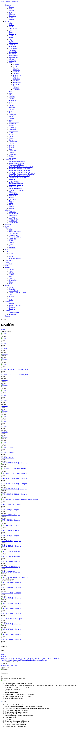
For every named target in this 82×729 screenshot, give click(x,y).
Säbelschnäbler (13, 43)
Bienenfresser (13, 107)
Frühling (11, 273)
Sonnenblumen (13, 280)
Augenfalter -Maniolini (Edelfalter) (20, 170)
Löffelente (16, 73)
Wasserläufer (13, 48)
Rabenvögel (12, 34)
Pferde (7, 251)
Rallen (11, 93)
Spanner (11, 197)
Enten (10, 62)
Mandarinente (17, 75)
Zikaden (11, 242)
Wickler (11, 206)
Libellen (7, 210)
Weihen (11, 25)
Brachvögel (12, 53)
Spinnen (11, 246)
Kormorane (12, 100)
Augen (11, 287)
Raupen (11, 208)
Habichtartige (13, 28)
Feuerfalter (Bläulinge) (16, 185)
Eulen (10, 32)
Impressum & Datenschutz (9, 665)
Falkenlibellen (13, 213)
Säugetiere (8, 5)
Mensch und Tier (14, 312)
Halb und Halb (13, 291)
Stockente (16, 86)
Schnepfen (12, 44)
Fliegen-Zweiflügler (15, 237)
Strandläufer (12, 46)
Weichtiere (12, 248)
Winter (11, 278)
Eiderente (16, 64)
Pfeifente (15, 77)
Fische (7, 262)
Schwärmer (12, 192)
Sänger (11, 140)
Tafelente (16, 88)
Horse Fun (12, 255)
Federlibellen (13, 215)
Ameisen (11, 244)
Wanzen (11, 240)
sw (10, 298)
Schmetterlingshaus (15, 305)
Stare (10, 149)
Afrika (7, 249)
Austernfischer (13, 55)
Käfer (10, 230)
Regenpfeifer (13, 52)
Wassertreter (12, 50)
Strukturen (12, 296)
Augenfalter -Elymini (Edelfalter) (19, 168)
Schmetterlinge (9, 159)
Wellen (11, 300)
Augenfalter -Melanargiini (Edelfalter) (21, 167)
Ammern (11, 138)
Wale (10, 8)
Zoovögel (12, 309)
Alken (11, 37)
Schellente (16, 80)
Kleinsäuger (12, 16)
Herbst (11, 276)
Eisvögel (11, 125)
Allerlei (7, 285)
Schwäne (12, 97)
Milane (11, 23)
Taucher (11, 98)
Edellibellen (12, 212)
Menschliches (13, 314)
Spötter (11, 133)
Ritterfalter (12, 179)
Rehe (10, 12)
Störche (11, 106)
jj (1, 329)
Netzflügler (12, 239)
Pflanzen (7, 267)
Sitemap (7, 316)
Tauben (11, 156)
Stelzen (11, 111)
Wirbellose (8, 228)
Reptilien (7, 226)
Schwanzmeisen (14, 122)
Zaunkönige (12, 127)
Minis (10, 294)
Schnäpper (12, 115)
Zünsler (11, 201)
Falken (11, 26)
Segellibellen (13, 221)
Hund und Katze (10, 260)
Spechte (11, 35)
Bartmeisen (12, 124)
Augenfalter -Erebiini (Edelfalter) (19, 176)
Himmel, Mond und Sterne (17, 292)
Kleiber (11, 116)
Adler (10, 30)
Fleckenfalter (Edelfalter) (16, 161)
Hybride (15, 68)
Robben (11, 7)
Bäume (11, 282)
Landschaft (8, 264)
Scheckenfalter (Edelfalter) (17, 177)
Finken (11, 134)
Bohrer (11, 204)
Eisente (15, 66)
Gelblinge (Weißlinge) (16, 188)
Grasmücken (13, 142)
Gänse (11, 95)
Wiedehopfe (12, 129)
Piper (10, 113)
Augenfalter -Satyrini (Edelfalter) (19, 172)
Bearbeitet (12, 289)
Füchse (11, 17)
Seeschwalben (13, 57)
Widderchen (12, 195)
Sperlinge (12, 145)
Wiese (11, 271)
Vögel (7, 21)
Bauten (7, 266)
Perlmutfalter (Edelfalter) (16, 165)
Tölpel (11, 39)
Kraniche (12, 104)
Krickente (16, 71)
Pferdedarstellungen (15, 258)
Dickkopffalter (13, 194)
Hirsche (11, 10)
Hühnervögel (13, 154)
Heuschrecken (13, 233)
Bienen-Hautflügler (15, 231)
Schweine (12, 14)
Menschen (8, 310)
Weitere (11, 19)
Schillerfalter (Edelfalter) (16, 163)
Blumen (11, 269)
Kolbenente (16, 70)
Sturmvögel (12, 61)
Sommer (11, 275)
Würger (11, 136)
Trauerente (16, 89)
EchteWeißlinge (14, 186)
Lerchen (11, 143)
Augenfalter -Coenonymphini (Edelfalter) (22, 174)
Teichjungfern (13, 222)
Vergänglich (12, 158)
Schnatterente (17, 82)
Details (11, 253)
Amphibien (8, 224)
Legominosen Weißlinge (16, 190)
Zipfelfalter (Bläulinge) (16, 183)
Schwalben (12, 150)
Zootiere (7, 301)
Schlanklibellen (13, 219)
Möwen (11, 59)
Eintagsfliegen (13, 235)
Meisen (11, 120)
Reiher (11, 102)
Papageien (12, 109)
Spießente (16, 84)
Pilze (10, 284)
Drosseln (11, 147)
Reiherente (16, 79)
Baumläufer (12, 118)
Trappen (11, 152)
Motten (11, 203)
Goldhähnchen (13, 131)
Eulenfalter (12, 199)
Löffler (11, 41)
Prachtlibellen (13, 217)
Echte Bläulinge (14, 181)
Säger (10, 91)
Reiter (11, 257)
